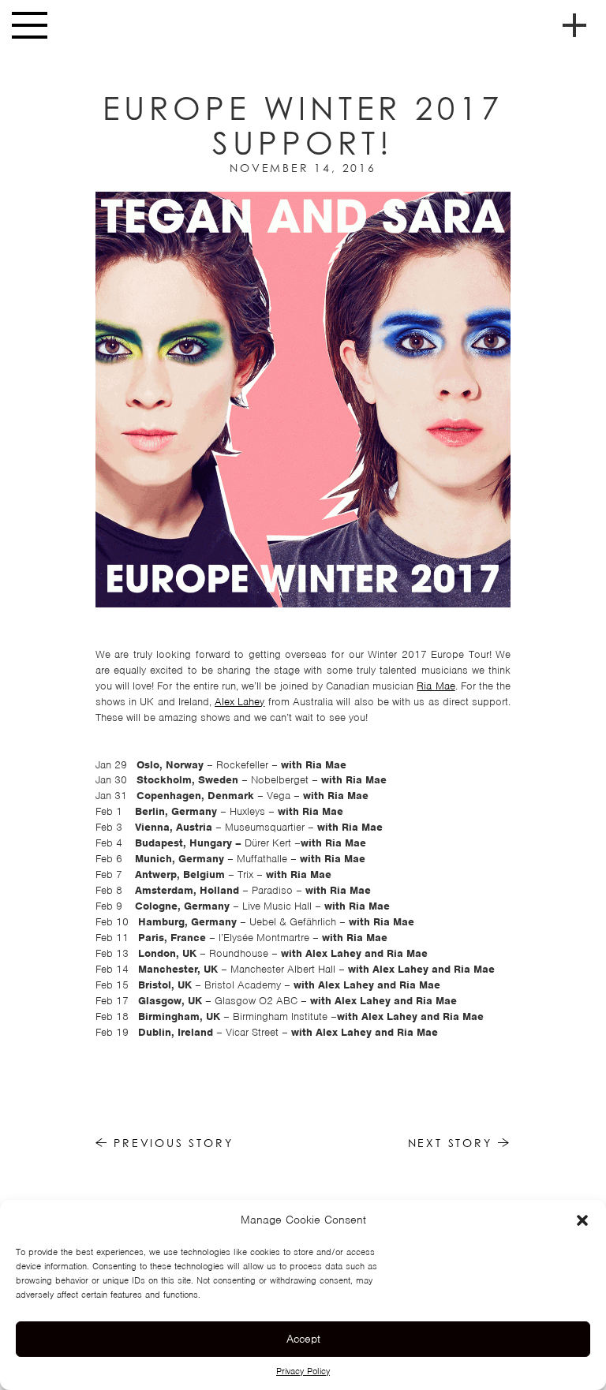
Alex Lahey (239, 701)
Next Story (453, 1142)
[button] (582, 1220)
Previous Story (170, 1142)
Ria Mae (435, 686)
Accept (303, 1339)
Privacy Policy (303, 1371)
